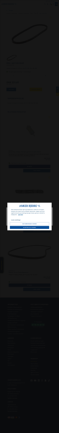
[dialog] (29, 216)
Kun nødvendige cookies (29, 223)
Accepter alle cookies (29, 227)
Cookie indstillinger (16, 220)
